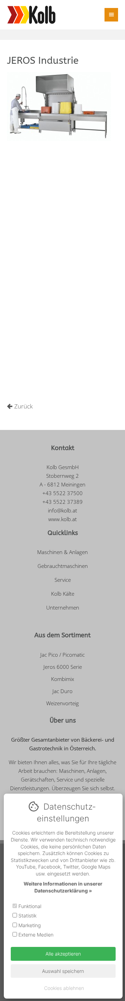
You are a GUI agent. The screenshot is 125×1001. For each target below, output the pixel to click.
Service (63, 579)
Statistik (26, 915)
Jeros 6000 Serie (62, 666)
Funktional (29, 906)
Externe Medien (35, 935)
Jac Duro (62, 691)
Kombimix (62, 678)
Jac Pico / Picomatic (62, 654)
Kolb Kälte (62, 593)
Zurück (23, 406)
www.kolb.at (62, 519)
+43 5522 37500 (62, 493)
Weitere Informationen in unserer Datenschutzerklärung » (63, 887)
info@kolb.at (62, 510)
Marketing (29, 925)
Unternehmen (62, 607)
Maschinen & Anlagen (62, 552)
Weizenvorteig (62, 703)
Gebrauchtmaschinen (63, 565)
